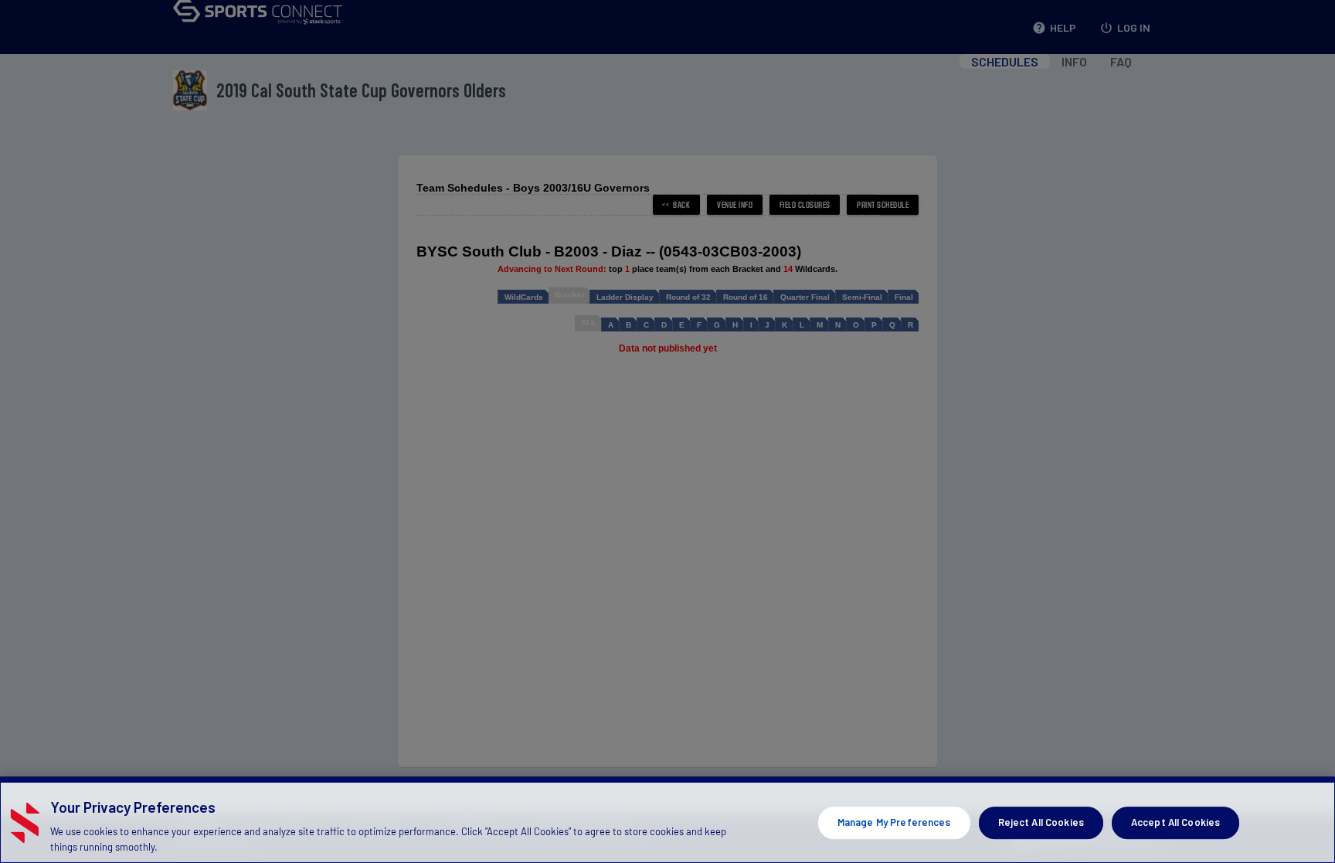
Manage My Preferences (894, 822)
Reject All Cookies (1041, 822)
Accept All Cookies (1175, 822)
